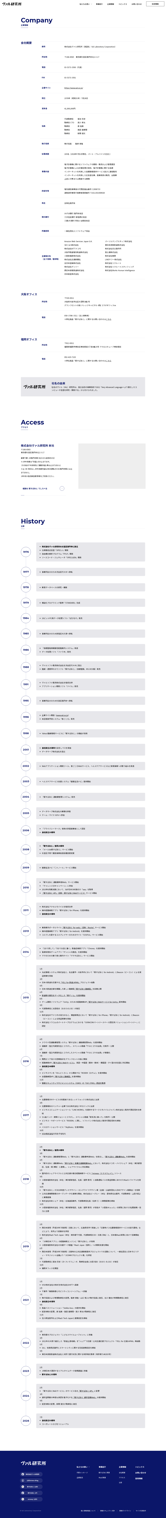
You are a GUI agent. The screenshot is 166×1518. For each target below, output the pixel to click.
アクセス (122, 1477)
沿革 (120, 1482)
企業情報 (110, 4)
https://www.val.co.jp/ (73, 88)
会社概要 (122, 1472)
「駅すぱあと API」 (86, 1391)
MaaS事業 (102, 1477)
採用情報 (139, 1478)
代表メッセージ (82, 1472)
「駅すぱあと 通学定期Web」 (85, 1397)
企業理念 (80, 1477)
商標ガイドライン (125, 1510)
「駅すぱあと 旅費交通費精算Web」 (78, 1163)
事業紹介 (99, 4)
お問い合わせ (137, 4)
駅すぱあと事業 (104, 1472)
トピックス (123, 4)
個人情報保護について (88, 1510)
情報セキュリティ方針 (107, 1510)
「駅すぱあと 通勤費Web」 (115, 1156)
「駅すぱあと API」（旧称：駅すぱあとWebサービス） (64, 893)
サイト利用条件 (141, 1510)
